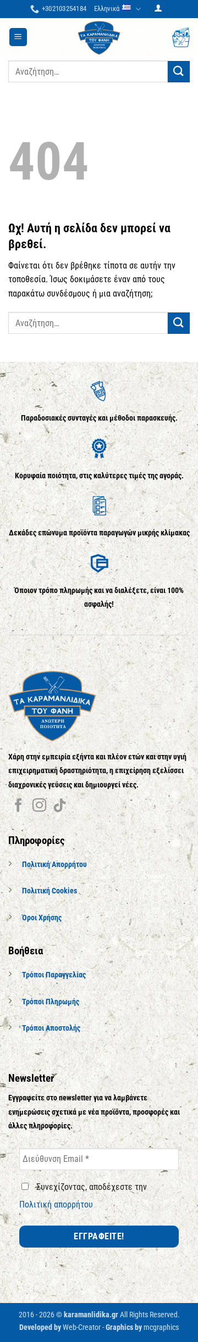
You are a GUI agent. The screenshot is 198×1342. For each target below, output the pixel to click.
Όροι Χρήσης (42, 917)
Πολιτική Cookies (49, 891)
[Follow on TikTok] (60, 806)
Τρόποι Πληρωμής (50, 1002)
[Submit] (179, 71)
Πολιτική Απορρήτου (54, 864)
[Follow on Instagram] (39, 806)
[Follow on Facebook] (18, 806)
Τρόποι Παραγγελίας (54, 975)
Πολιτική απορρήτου (56, 1204)
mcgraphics (161, 1327)
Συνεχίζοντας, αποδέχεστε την (83, 1196)
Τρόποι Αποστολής (51, 1028)
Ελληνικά (106, 8)
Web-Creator (82, 1327)
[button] (158, 9)
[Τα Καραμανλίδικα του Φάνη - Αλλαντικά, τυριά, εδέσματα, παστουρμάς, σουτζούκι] (99, 37)
